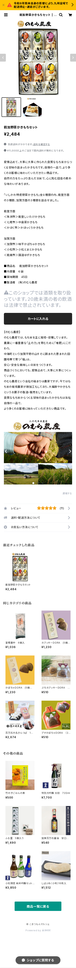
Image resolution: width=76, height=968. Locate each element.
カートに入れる (38, 319)
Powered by (34, 930)
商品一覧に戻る (38, 906)
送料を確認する (41, 144)
